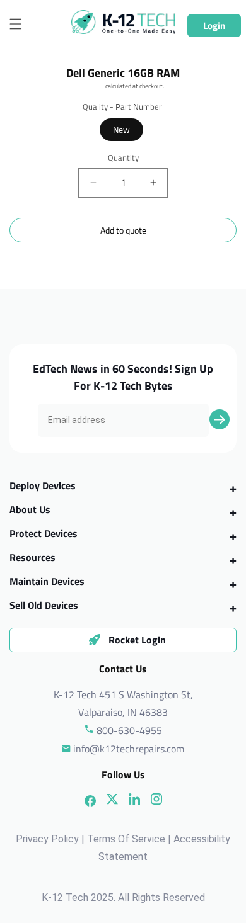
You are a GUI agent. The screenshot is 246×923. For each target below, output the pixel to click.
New (121, 129)
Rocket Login (137, 639)
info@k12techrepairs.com (128, 748)
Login (214, 25)
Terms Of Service (126, 839)
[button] (16, 24)
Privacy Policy (47, 839)
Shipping (93, 86)
